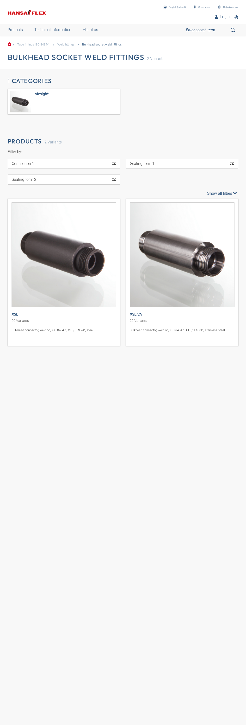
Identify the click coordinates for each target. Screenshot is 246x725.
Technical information (52, 29)
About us (90, 29)
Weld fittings (65, 44)
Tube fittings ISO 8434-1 (33, 44)
